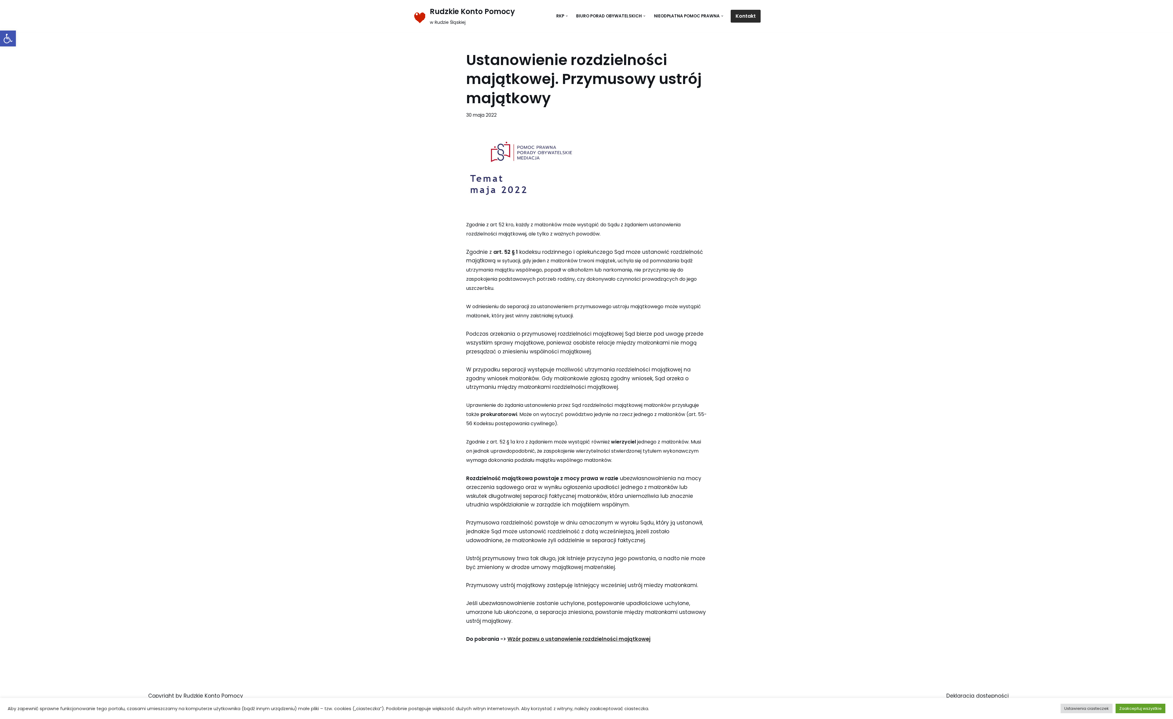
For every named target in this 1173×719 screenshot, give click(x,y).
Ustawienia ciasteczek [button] (1086, 708)
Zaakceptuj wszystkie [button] (1140, 708)
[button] (8, 38)
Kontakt (746, 16)
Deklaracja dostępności (977, 695)
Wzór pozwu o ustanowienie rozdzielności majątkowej (578, 639)
